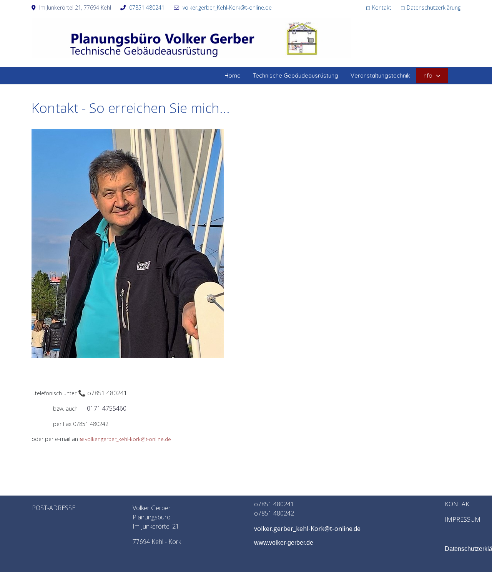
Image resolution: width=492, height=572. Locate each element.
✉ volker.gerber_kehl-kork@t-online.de (125, 439)
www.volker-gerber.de (283, 542)
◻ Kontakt (378, 7)
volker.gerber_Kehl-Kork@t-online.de (227, 7)
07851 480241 (147, 7)
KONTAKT (459, 504)
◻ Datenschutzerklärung (430, 7)
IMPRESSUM (461, 519)
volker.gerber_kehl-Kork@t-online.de (307, 528)
